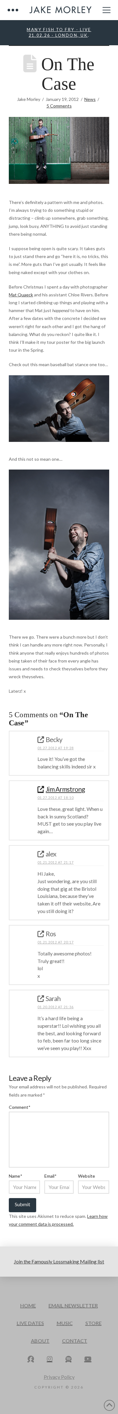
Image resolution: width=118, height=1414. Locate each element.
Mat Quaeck (21, 294)
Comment (19, 1107)
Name (15, 1176)
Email (50, 1176)
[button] (13, 10)
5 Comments (59, 105)
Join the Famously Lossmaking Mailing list (59, 1261)
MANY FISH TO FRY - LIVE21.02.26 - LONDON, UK (59, 32)
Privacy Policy (59, 1377)
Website (86, 1176)
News (90, 99)
